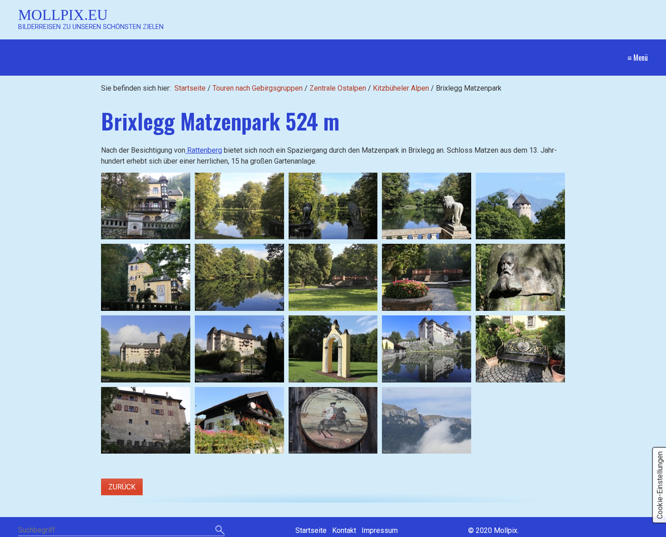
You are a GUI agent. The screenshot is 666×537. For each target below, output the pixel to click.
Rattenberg (203, 150)
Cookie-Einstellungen (660, 485)
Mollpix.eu (63, 14)
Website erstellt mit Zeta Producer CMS (584, 530)
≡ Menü (637, 57)
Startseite (190, 88)
